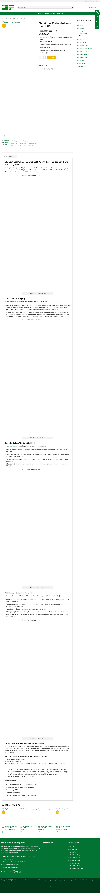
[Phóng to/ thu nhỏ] (6, 883)
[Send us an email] (96, 1)
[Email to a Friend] (45, 69)
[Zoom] (4, 136)
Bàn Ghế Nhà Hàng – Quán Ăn (77, 868)
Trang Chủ (40, 13)
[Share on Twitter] (43, 69)
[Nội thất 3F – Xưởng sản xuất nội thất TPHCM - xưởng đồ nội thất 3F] (8, 7)
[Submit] (72, 7)
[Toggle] (97, 39)
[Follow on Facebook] (95, 1)
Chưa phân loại (81, 60)
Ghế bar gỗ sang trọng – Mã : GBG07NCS (27, 827)
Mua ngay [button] (6, 831)
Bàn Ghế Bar (14, 18)
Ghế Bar (22, 18)
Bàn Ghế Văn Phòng (82, 57)
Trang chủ (4, 18)
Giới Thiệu (60, 13)
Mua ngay (51, 57)
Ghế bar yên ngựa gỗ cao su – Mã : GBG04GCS (63, 827)
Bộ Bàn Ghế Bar (83, 33)
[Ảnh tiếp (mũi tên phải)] (6, 890)
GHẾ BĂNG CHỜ (81, 63)
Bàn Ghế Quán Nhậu (82, 51)
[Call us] (98, 1)
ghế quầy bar (11, 446)
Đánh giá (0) (12, 156)
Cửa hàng (48, 13)
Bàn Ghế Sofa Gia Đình (83, 54)
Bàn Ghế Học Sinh (82, 42)
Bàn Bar (81, 31)
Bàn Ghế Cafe (81, 39)
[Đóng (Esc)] (1, 883)
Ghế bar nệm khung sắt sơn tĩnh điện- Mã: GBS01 (46, 827)
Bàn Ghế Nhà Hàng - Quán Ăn (85, 48)
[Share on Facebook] (40, 69)
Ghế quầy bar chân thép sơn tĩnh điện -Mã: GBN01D (9, 827)
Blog (92, 1)
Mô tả (5, 156)
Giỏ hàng (87, 1)
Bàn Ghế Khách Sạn (82, 45)
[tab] (5, 156)
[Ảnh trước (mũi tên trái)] (1, 890)
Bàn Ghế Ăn (80, 25)
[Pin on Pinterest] (48, 69)
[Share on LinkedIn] (51, 69)
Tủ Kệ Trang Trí (81, 66)
